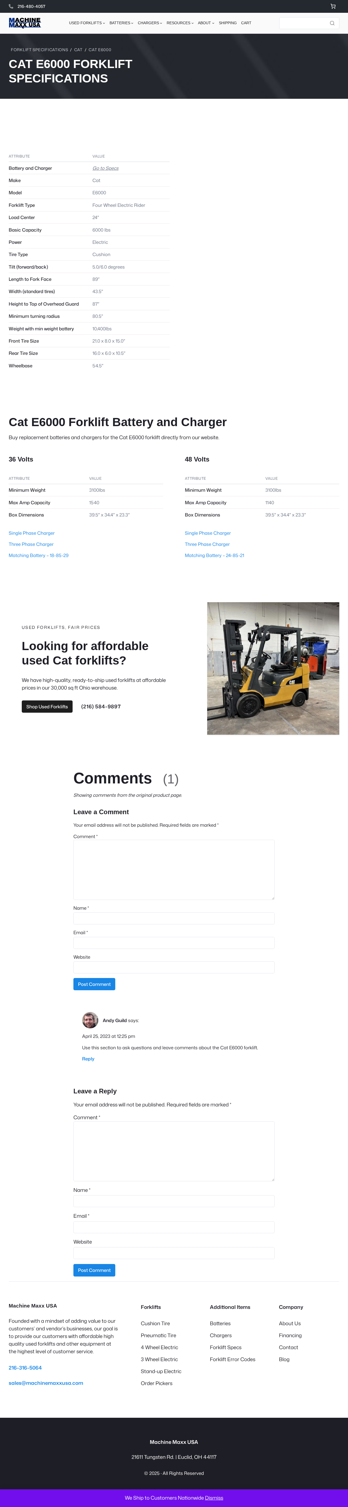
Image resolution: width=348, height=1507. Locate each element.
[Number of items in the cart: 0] (333, 6)
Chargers (221, 1335)
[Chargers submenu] (161, 23)
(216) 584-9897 (101, 706)
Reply (88, 1059)
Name (81, 908)
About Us (290, 1323)
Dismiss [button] (214, 1497)
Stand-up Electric (161, 1371)
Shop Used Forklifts (47, 706)
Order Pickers (156, 1383)
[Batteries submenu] (132, 23)
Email (80, 932)
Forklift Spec (224, 1347)
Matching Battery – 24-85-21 (214, 555)
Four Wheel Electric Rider (118, 205)
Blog (284, 1359)
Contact (288, 1347)
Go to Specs (105, 168)
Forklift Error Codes (232, 1359)
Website (81, 957)
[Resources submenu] (192, 23)
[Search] (332, 23)
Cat (78, 50)
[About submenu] (213, 23)
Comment (85, 836)
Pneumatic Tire (158, 1335)
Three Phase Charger (31, 544)
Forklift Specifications (39, 50)
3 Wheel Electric (159, 1359)
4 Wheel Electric (159, 1347)
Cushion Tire (155, 1323)
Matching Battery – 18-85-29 (39, 555)
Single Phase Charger (32, 533)
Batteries (220, 1323)
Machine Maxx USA (33, 1306)
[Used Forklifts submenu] (104, 23)
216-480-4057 (31, 6)
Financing (290, 1335)
